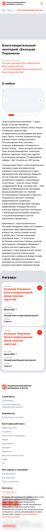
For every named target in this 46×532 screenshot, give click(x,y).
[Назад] (6, 100)
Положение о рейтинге (12, 417)
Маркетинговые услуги (12, 455)
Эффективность (9, 428)
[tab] (11, 115)
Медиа (5, 439)
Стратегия (6, 432)
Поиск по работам (10, 481)
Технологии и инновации (13, 435)
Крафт (5, 459)
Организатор (7, 400)
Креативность (8, 443)
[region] (23, 100)
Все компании (8, 478)
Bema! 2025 (9, 309)
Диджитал (7, 451)
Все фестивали (9, 474)
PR (3, 463)
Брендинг (6, 447)
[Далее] (40, 100)
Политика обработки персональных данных (12, 405)
